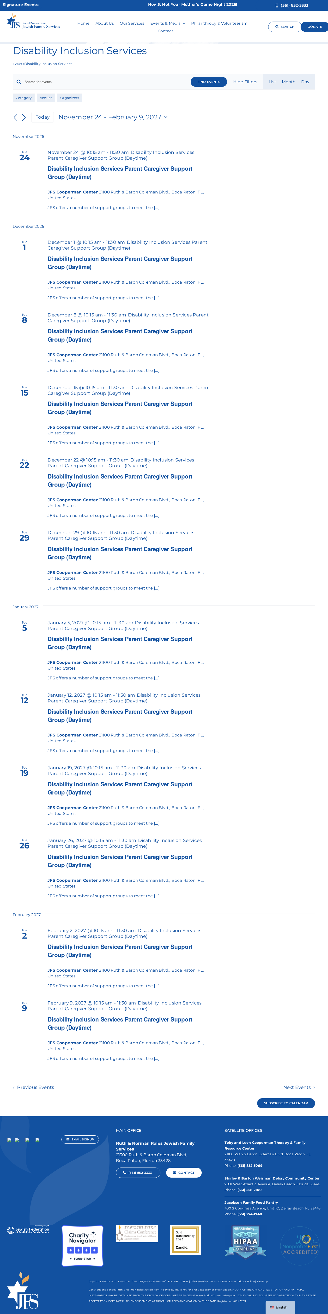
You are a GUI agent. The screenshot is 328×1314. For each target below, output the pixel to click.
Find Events (209, 82)
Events (18, 64)
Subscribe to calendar (286, 1103)
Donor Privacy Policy (242, 1281)
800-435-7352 (282, 1295)
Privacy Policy (199, 1281)
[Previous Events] (15, 118)
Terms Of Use (218, 1281)
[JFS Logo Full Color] (33, 15)
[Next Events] (24, 118)
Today (42, 117)
